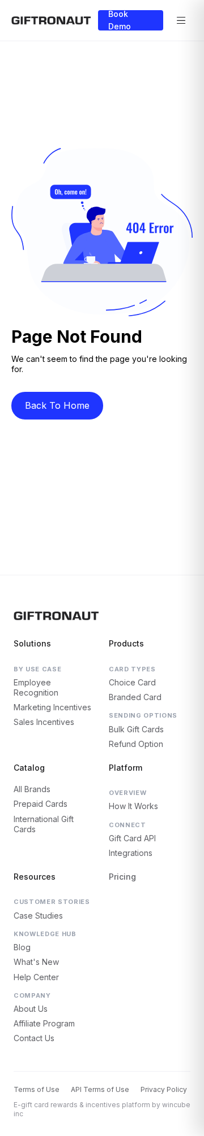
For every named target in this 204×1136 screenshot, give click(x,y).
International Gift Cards (44, 824)
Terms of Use (37, 1089)
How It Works (133, 806)
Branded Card (135, 697)
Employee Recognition (36, 687)
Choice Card (132, 682)
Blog (22, 947)
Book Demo (119, 20)
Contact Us (34, 1038)
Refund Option (136, 744)
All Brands (32, 789)
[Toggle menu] (181, 20)
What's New (36, 962)
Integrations (130, 853)
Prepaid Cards (40, 804)
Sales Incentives (44, 722)
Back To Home (57, 405)
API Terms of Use (100, 1089)
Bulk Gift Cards (136, 729)
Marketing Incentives (52, 707)
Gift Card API (132, 838)
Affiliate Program (44, 1023)
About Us (31, 1008)
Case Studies (38, 915)
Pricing (122, 876)
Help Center (36, 977)
